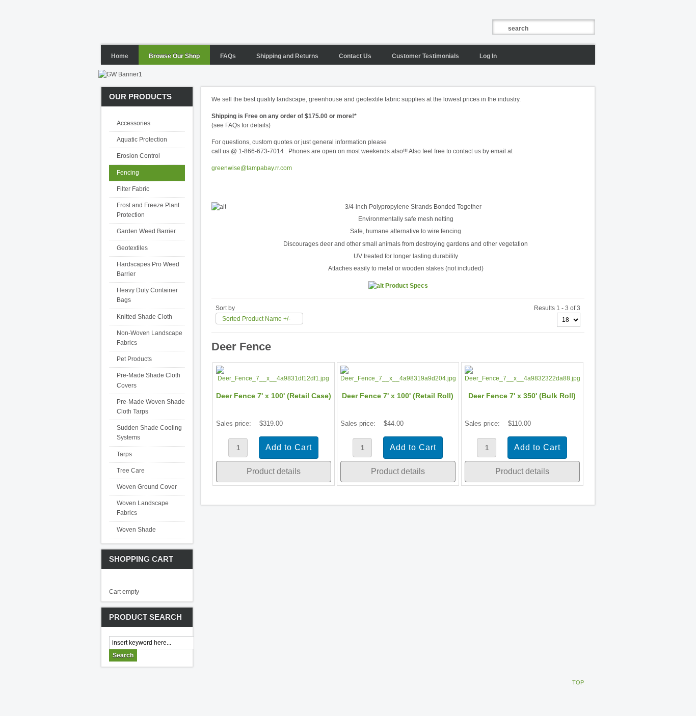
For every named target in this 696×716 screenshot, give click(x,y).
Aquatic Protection (142, 139)
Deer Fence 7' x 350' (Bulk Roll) (522, 396)
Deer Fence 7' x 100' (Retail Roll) (397, 396)
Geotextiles (132, 248)
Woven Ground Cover (147, 486)
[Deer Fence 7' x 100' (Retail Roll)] (398, 378)
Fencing (128, 172)
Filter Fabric (133, 188)
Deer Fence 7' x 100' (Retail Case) (273, 396)
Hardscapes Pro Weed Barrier (148, 269)
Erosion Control (138, 155)
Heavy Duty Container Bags (147, 295)
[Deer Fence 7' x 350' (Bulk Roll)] (522, 378)
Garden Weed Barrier (146, 231)
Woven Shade (136, 529)
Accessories (133, 123)
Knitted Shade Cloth (144, 316)
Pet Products (134, 359)
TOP (578, 682)
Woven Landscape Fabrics (143, 508)
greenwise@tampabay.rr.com (251, 168)
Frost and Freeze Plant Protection (148, 210)
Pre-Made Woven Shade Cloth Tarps (151, 406)
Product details (274, 471)
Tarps (124, 454)
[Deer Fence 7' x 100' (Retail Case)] (273, 378)
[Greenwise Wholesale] (246, 22)
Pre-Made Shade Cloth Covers (148, 380)
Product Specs (406, 285)
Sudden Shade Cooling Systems (149, 432)
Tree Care (131, 470)
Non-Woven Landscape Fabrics (149, 337)
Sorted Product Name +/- (256, 318)
